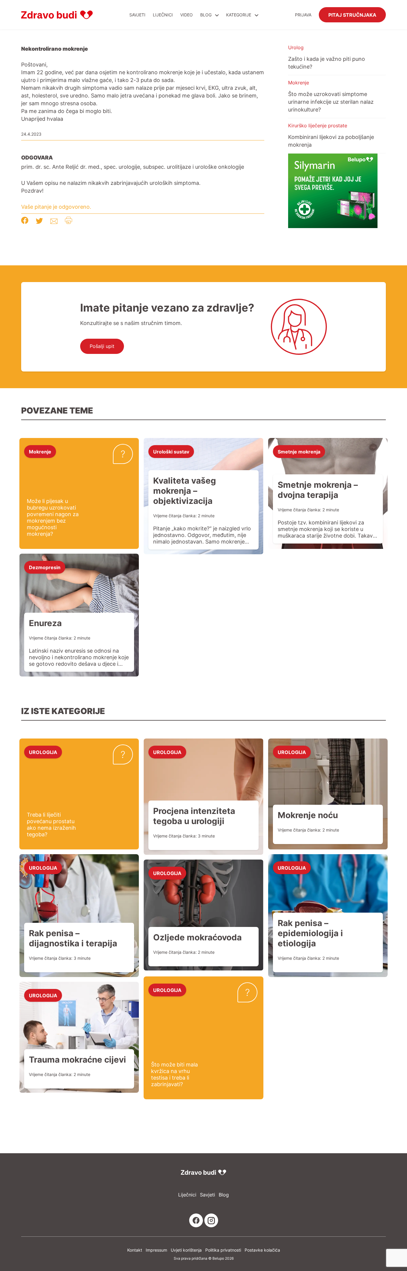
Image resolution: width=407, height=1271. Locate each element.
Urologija (43, 752)
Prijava (303, 14)
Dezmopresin (44, 567)
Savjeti (137, 15)
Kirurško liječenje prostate (317, 125)
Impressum (156, 1250)
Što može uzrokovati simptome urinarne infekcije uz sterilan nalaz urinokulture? (331, 101)
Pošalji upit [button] (102, 346)
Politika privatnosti (223, 1250)
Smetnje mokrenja (299, 451)
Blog (206, 15)
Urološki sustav (171, 451)
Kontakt (134, 1250)
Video (186, 15)
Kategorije (239, 15)
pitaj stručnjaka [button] (352, 14)
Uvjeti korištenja (186, 1250)
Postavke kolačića (262, 1250)
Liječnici (163, 15)
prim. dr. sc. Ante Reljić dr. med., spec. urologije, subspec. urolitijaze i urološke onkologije (132, 166)
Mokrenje (298, 82)
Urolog (296, 47)
